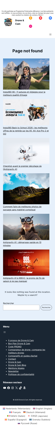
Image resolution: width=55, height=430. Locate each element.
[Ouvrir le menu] (50, 34)
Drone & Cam (14, 362)
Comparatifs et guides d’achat (22, 356)
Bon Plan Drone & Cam (19, 343)
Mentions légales (16, 368)
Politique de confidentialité (21, 374)
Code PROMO (14, 346)
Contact (12, 359)
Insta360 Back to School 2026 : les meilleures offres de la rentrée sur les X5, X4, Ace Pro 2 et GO (26, 130)
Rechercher (8, 303)
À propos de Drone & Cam (21, 340)
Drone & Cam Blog (17, 365)
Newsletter (13, 371)
